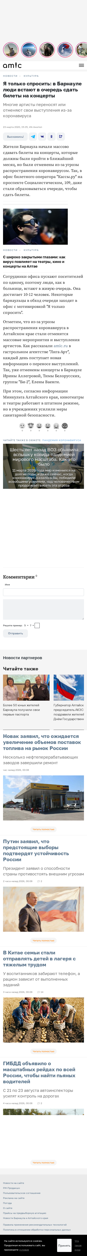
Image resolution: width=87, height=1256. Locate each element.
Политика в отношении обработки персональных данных (37, 1229)
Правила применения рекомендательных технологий (35, 1224)
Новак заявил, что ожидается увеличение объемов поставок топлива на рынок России (42, 742)
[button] (80, 447)
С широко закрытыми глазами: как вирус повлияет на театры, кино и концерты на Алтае (34, 261)
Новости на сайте (13, 1182)
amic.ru (61, 346)
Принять (64, 1245)
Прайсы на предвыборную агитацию (24, 1213)
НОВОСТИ (10, 76)
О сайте (7, 1208)
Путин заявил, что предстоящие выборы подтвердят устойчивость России (36, 850)
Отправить (15, 633)
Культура (31, 76)
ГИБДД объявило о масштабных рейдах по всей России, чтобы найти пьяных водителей (39, 1072)
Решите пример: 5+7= (18, 625)
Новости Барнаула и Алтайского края (25, 1218)
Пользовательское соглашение (21, 1192)
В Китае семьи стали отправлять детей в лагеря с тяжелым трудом (39, 958)
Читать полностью (43, 829)
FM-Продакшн (11, 1187)
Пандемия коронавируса (61, 440)
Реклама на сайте (13, 1197)
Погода (7, 1202)
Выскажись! (15, 136)
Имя (7, 584)
